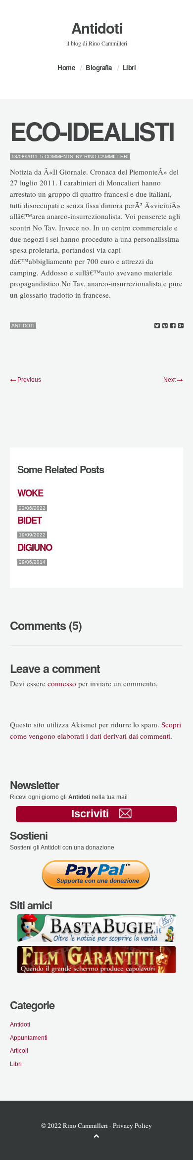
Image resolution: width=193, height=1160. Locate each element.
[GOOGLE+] (181, 325)
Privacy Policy (132, 1125)
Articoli (19, 1050)
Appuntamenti (29, 1037)
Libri (129, 67)
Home (66, 67)
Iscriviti (90, 813)
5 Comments (56, 156)
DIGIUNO (34, 547)
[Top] (96, 1135)
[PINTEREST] (165, 325)
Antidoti (96, 27)
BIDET (29, 520)
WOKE (30, 492)
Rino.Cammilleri (106, 156)
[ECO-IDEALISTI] (157, 325)
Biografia (99, 67)
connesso (62, 683)
